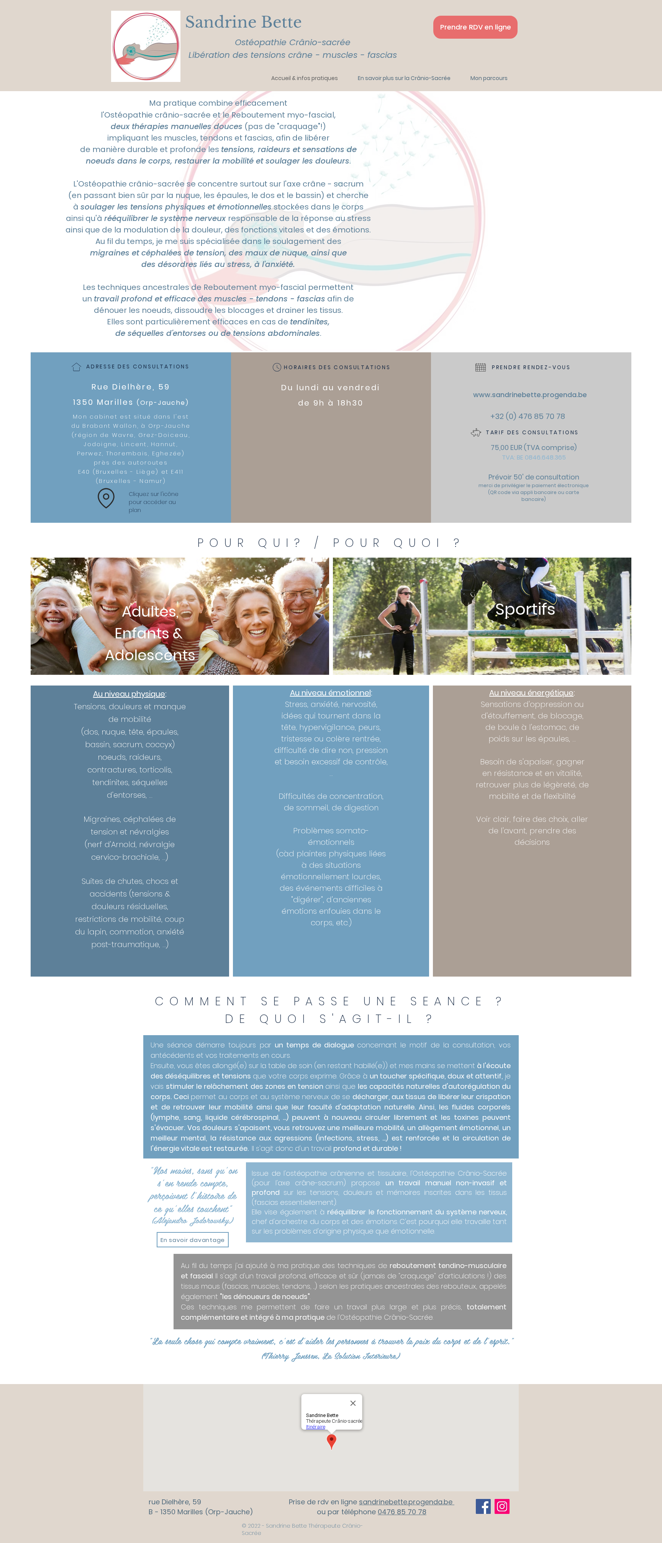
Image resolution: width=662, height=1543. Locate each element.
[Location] (106, 498)
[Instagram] (502, 1506)
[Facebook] (483, 1506)
